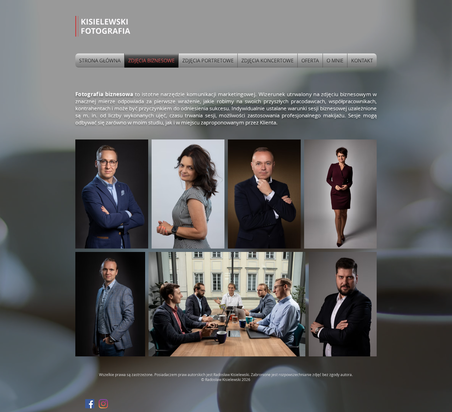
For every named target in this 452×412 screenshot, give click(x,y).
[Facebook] (89, 403)
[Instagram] (103, 403)
